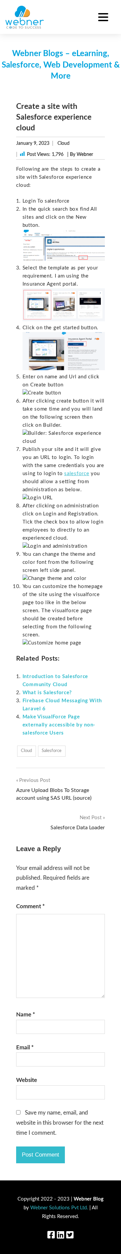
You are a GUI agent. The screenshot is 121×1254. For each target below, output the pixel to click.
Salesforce (52, 751)
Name (25, 1014)
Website (26, 1080)
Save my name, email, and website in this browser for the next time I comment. (60, 1123)
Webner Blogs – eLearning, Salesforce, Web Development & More (61, 65)
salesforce (76, 473)
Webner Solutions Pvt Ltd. (59, 1207)
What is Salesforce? (47, 692)
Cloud (63, 143)
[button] (103, 18)
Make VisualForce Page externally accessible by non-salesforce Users (59, 725)
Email (25, 1047)
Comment (30, 906)
